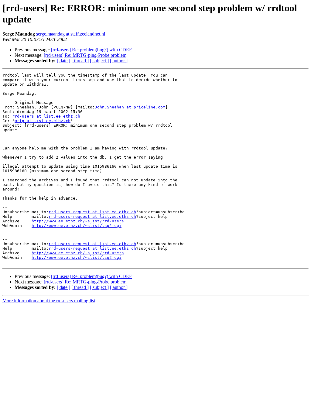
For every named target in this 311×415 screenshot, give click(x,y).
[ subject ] (99, 60)
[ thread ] (80, 60)
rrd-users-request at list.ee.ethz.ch (92, 212)
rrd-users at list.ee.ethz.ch (46, 116)
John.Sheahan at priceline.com (130, 107)
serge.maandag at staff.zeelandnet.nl (70, 33)
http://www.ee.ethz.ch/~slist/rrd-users (78, 221)
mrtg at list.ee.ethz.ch (42, 120)
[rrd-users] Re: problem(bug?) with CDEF (91, 49)
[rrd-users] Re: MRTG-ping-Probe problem (85, 55)
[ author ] (119, 60)
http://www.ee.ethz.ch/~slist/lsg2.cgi (76, 225)
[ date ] (63, 60)
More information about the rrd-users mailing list (48, 300)
